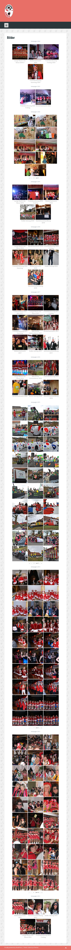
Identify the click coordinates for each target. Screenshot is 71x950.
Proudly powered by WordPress (13, 947)
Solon (29, 947)
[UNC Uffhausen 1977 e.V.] (9, 11)
